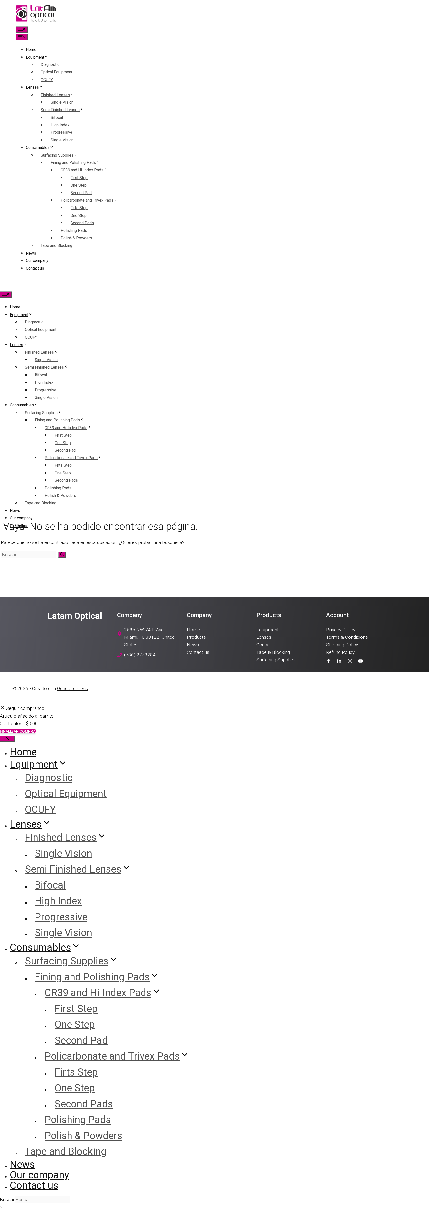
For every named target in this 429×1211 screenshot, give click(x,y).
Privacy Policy (340, 630)
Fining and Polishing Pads (73, 162)
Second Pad (81, 193)
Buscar (7, 1199)
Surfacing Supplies (57, 155)
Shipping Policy (342, 645)
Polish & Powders (76, 238)
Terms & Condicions (347, 637)
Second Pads (82, 223)
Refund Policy (340, 652)
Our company (37, 260)
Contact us (35, 268)
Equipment (35, 57)
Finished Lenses (55, 95)
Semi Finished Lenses (60, 109)
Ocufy (262, 645)
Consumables (38, 147)
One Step (79, 185)
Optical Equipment (56, 72)
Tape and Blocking (56, 245)
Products (196, 637)
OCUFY (47, 79)
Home (31, 49)
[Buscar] (62, 555)
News (31, 253)
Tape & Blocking (273, 652)
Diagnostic (50, 64)
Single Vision (62, 102)
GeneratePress (72, 688)
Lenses (32, 87)
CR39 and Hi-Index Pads (82, 170)
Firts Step (79, 207)
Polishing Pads (74, 230)
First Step (79, 177)
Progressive (61, 132)
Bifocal (57, 117)
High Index (60, 125)
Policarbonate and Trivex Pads (87, 200)
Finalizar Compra (18, 731)
